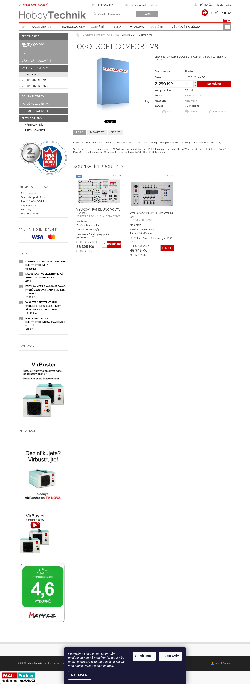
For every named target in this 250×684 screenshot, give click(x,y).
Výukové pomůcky (186, 26)
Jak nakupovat (29, 193)
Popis (79, 132)
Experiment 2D (35, 80)
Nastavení (79, 675)
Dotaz (193, 111)
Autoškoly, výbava (35, 103)
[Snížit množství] (195, 85)
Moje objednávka (31, 213)
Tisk (169, 111)
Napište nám (28, 205)
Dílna (117, 26)
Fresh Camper (35, 130)
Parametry (97, 132)
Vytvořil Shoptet (223, 663)
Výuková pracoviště (146, 26)
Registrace (223, 5)
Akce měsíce (42, 26)
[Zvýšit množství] (195, 82)
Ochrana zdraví (33, 96)
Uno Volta (32, 74)
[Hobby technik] (53, 11)
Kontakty (26, 209)
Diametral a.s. (193, 95)
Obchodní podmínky (33, 197)
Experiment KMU (36, 85)
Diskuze (115, 132)
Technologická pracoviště (82, 26)
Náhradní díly (35, 124)
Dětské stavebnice (35, 111)
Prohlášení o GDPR (32, 201)
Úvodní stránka (23, 27)
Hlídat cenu (220, 111)
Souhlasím (170, 656)
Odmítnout (144, 656)
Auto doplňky (32, 118)
